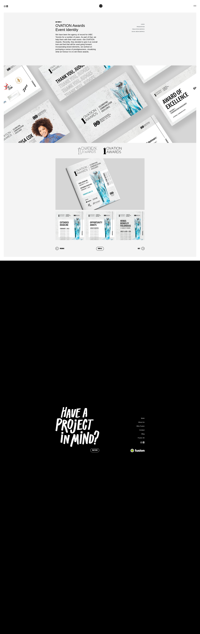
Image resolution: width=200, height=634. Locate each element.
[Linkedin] (7, 6)
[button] (195, 6)
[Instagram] (5, 6)
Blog (143, 434)
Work (143, 418)
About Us (141, 422)
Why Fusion (140, 426)
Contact (142, 430)
